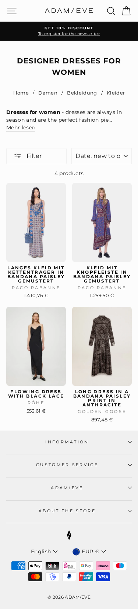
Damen (48, 93)
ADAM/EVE (67, 487)
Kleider (115, 93)
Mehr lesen (20, 127)
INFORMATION (67, 441)
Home (21, 93)
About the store (67, 510)
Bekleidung (82, 93)
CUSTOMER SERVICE (67, 464)
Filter (33, 155)
